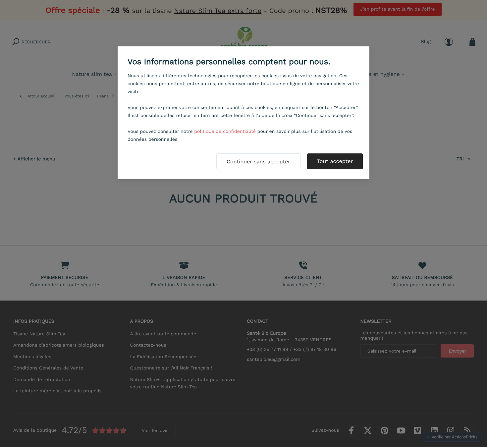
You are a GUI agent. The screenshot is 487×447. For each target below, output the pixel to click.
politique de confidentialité (225, 131)
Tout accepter (335, 161)
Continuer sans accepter (258, 161)
